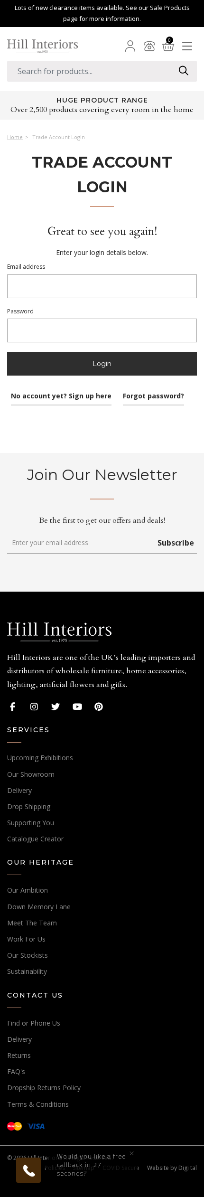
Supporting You (30, 822)
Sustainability (27, 971)
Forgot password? (153, 395)
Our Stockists (27, 955)
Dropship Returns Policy (44, 1087)
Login (102, 363)
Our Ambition (27, 890)
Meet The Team (32, 922)
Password (20, 311)
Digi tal (187, 1168)
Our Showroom (31, 774)
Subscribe (176, 542)
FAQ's (16, 1071)
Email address (26, 267)
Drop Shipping (28, 806)
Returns (19, 1055)
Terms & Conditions (38, 1104)
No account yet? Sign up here (61, 395)
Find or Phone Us (33, 1022)
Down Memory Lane (39, 906)
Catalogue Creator (35, 838)
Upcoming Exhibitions (40, 757)
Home (15, 137)
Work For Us (26, 938)
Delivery (19, 790)
